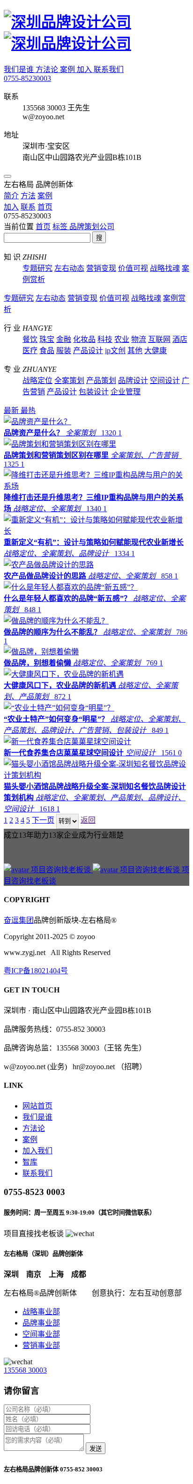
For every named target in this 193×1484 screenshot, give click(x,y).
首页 (43, 227)
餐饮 (29, 339)
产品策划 (101, 380)
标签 (60, 227)
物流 (138, 339)
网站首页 (37, 1106)
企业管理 (126, 392)
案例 (68, 69)
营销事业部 (41, 1345)
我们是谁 (20, 69)
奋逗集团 (19, 920)
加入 (85, 69)
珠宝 (46, 339)
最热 (28, 410)
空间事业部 (41, 1334)
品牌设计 (133, 380)
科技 (104, 339)
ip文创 (115, 351)
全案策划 (69, 380)
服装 (63, 351)
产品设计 (88, 351)
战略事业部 (41, 1312)
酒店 (179, 339)
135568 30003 (25, 1370)
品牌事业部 (41, 1323)
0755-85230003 (27, 78)
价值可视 (133, 268)
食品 (46, 351)
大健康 (155, 351)
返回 (88, 820)
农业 (121, 339)
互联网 (159, 339)
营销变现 (101, 268)
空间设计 (165, 380)
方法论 (48, 69)
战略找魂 (165, 268)
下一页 (43, 820)
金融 (63, 339)
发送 (95, 1448)
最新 (12, 410)
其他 (134, 351)
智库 (29, 1162)
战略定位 (37, 380)
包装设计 (94, 392)
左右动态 (69, 268)
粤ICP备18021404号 (36, 971)
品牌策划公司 (91, 227)
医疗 (29, 351)
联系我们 (109, 69)
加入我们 (37, 1151)
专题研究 (37, 268)
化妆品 (84, 339)
